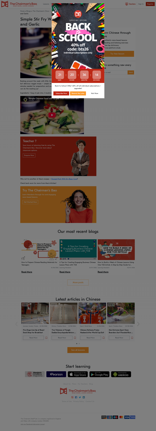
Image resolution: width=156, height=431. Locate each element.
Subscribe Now (61, 93)
